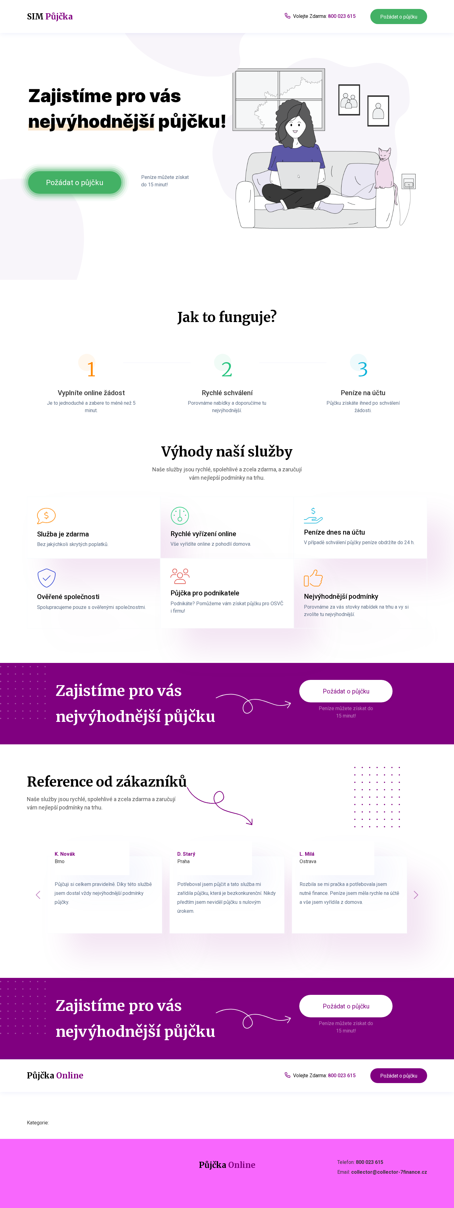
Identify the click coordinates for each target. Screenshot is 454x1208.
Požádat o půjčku (398, 17)
